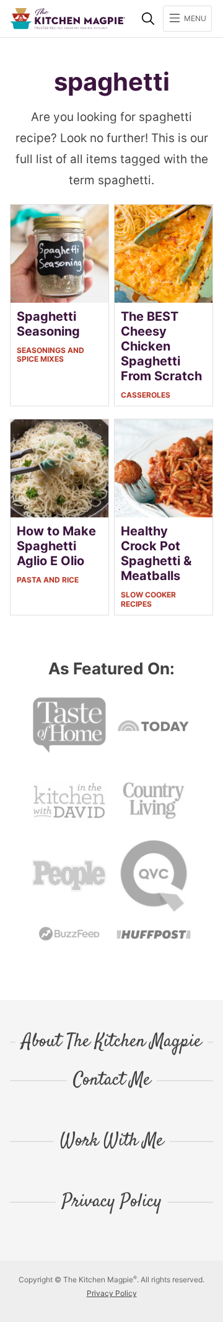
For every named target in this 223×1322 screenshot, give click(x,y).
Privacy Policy (112, 1202)
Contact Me (112, 1081)
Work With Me (112, 1141)
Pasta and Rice (48, 579)
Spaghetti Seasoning (48, 324)
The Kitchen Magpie (68, 18)
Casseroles (145, 395)
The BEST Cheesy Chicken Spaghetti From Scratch (161, 346)
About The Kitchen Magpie (111, 1042)
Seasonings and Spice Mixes (50, 355)
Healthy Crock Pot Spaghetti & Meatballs (156, 553)
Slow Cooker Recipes (148, 599)
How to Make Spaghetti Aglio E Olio (56, 546)
